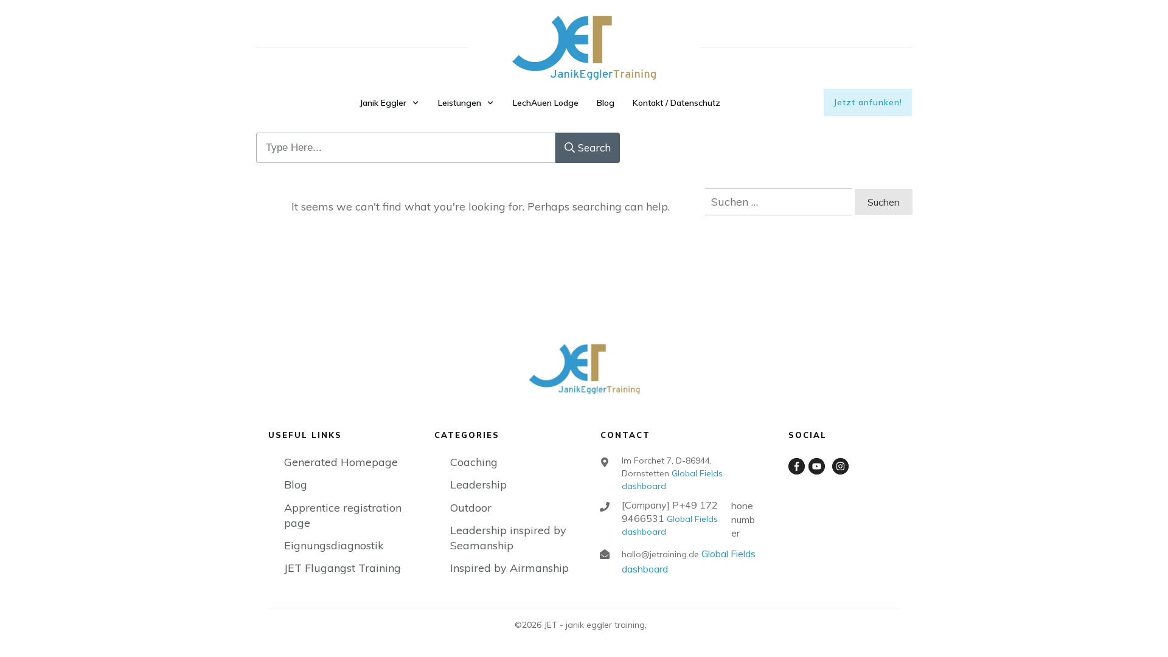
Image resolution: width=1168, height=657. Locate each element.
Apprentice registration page (342, 515)
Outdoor (471, 508)
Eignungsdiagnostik (334, 545)
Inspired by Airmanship (509, 568)
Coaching (474, 462)
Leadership (478, 485)
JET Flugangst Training (342, 568)
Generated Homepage (341, 462)
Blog (295, 485)
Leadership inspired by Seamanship (508, 537)
